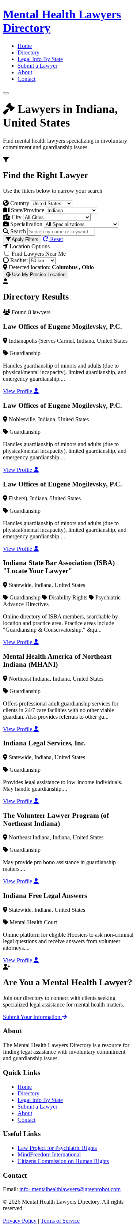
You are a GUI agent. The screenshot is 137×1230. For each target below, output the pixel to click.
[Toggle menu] (6, 93)
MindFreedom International (49, 1154)
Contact (26, 79)
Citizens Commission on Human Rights (63, 1161)
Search (17, 231)
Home (25, 46)
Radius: (18, 260)
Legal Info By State (40, 59)
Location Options (29, 246)
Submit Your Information (32, 1017)
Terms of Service (60, 1221)
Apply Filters (24, 239)
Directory (28, 52)
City (16, 217)
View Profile (18, 391)
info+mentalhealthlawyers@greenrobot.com (70, 1189)
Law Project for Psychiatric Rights (57, 1148)
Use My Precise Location (38, 274)
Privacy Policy (20, 1221)
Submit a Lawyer (37, 66)
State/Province (26, 210)
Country (19, 203)
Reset (56, 239)
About (25, 72)
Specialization (25, 224)
